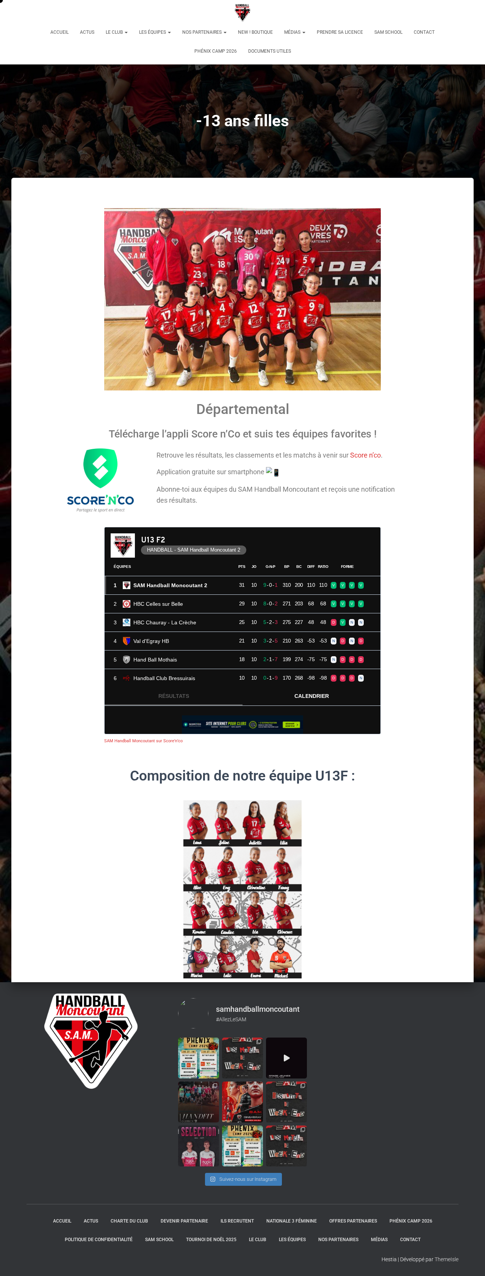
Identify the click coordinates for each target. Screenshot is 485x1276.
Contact (424, 32)
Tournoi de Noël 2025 (211, 1239)
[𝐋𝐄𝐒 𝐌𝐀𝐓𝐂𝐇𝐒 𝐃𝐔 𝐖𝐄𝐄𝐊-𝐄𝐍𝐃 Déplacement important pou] (286, 1146)
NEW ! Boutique (255, 32)
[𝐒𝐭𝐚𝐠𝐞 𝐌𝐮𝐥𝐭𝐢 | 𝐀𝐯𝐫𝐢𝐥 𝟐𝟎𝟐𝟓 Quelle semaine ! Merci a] (286, 1058)
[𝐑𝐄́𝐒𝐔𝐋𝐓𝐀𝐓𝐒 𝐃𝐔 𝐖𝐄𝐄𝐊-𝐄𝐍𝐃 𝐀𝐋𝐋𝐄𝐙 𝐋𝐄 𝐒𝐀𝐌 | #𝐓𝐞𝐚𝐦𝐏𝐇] (286, 1102)
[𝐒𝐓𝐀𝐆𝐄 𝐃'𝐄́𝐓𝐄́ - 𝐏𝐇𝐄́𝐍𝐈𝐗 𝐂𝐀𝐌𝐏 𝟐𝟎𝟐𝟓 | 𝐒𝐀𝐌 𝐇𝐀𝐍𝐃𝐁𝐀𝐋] (198, 1058)
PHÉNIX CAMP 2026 (215, 51)
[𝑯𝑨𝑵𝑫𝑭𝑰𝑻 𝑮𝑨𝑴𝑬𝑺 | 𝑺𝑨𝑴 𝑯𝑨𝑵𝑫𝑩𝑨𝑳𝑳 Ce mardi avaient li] (198, 1102)
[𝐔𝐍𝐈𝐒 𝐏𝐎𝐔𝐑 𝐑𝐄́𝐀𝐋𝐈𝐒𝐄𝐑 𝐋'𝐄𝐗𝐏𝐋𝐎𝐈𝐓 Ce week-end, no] (242, 1102)
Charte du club (129, 1221)
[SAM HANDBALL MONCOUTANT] (243, 13)
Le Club (115, 32)
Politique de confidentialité (99, 1239)
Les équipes (153, 32)
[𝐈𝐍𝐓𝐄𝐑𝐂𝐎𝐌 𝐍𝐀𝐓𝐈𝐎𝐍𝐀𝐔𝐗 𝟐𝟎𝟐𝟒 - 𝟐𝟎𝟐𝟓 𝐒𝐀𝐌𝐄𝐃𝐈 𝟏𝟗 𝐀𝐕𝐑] (198, 1146)
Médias (293, 32)
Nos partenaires (202, 32)
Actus (87, 32)
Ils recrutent (237, 1221)
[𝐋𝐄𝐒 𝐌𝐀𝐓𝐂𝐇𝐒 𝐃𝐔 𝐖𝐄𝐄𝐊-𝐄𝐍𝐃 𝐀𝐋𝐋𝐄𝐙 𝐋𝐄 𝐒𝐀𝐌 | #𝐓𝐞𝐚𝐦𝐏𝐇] (242, 1058)
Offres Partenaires (353, 1221)
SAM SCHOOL (388, 32)
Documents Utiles (269, 51)
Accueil (59, 32)
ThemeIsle (446, 1259)
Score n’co (365, 455)
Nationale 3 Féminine (291, 1221)
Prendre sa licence (340, 32)
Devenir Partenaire (184, 1221)
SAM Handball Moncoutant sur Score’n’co (143, 740)
